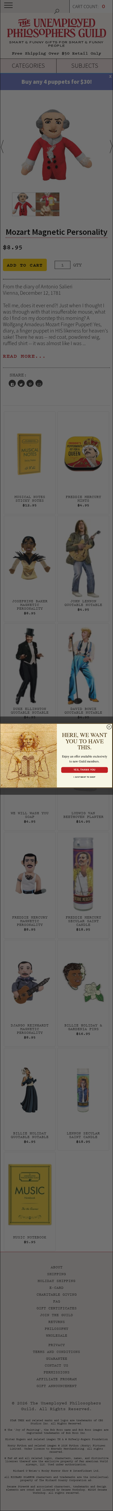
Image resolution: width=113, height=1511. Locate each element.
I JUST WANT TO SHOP (84, 777)
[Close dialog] (109, 727)
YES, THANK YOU (84, 770)
